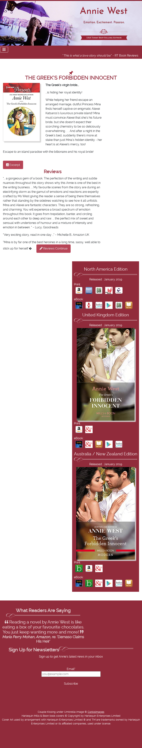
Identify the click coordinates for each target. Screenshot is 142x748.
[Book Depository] (119, 290)
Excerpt (14, 164)
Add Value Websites (30, 746)
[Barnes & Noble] (99, 290)
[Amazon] (79, 290)
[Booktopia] (79, 568)
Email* (71, 669)
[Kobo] (99, 305)
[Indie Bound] (109, 290)
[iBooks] (129, 305)
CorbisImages (96, 712)
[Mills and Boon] (89, 429)
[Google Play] (109, 305)
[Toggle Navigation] (4, 49)
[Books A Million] (89, 290)
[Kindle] (79, 305)
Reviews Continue (55, 248)
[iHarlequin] (89, 305)
